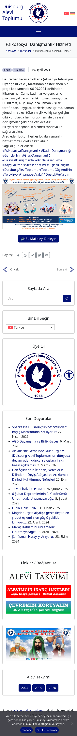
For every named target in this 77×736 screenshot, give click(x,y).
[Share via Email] (46, 255)
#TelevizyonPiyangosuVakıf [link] (22, 174)
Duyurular (25, 51)
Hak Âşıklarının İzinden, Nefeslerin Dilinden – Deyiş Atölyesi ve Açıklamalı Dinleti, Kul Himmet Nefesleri (40, 475)
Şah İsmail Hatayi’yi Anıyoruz (33, 536)
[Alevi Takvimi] (38, 575)
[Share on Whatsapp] (25, 255)
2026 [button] (52, 688)
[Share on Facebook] (18, 255)
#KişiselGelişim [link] (58, 165)
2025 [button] (38, 688)
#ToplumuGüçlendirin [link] (55, 169)
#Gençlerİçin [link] (11, 155)
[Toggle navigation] (38, 31)
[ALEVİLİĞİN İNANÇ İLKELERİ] (38, 591)
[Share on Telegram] (32, 255)
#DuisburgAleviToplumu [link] (20, 169)
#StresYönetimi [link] (34, 165)
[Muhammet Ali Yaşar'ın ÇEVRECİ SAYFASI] (38, 607)
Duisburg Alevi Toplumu (12, 12)
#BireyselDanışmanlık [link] (18, 160)
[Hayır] (72, 723)
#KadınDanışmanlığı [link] (56, 150)
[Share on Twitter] (39, 255)
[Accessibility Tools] (69, 375)
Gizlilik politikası (47, 730)
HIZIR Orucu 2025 (25, 508)
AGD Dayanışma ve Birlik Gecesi (35, 441)
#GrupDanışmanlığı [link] (36, 155)
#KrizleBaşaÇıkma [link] (48, 160)
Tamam (26, 730)
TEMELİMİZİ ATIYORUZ (28, 489)
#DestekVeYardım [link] (57, 174)
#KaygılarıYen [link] (12, 165)
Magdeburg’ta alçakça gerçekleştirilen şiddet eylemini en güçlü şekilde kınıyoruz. (40, 517)
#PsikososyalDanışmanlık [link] (21, 150)
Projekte (19, 70)
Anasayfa (11, 51)
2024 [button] (24, 688)
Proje (7, 70)
